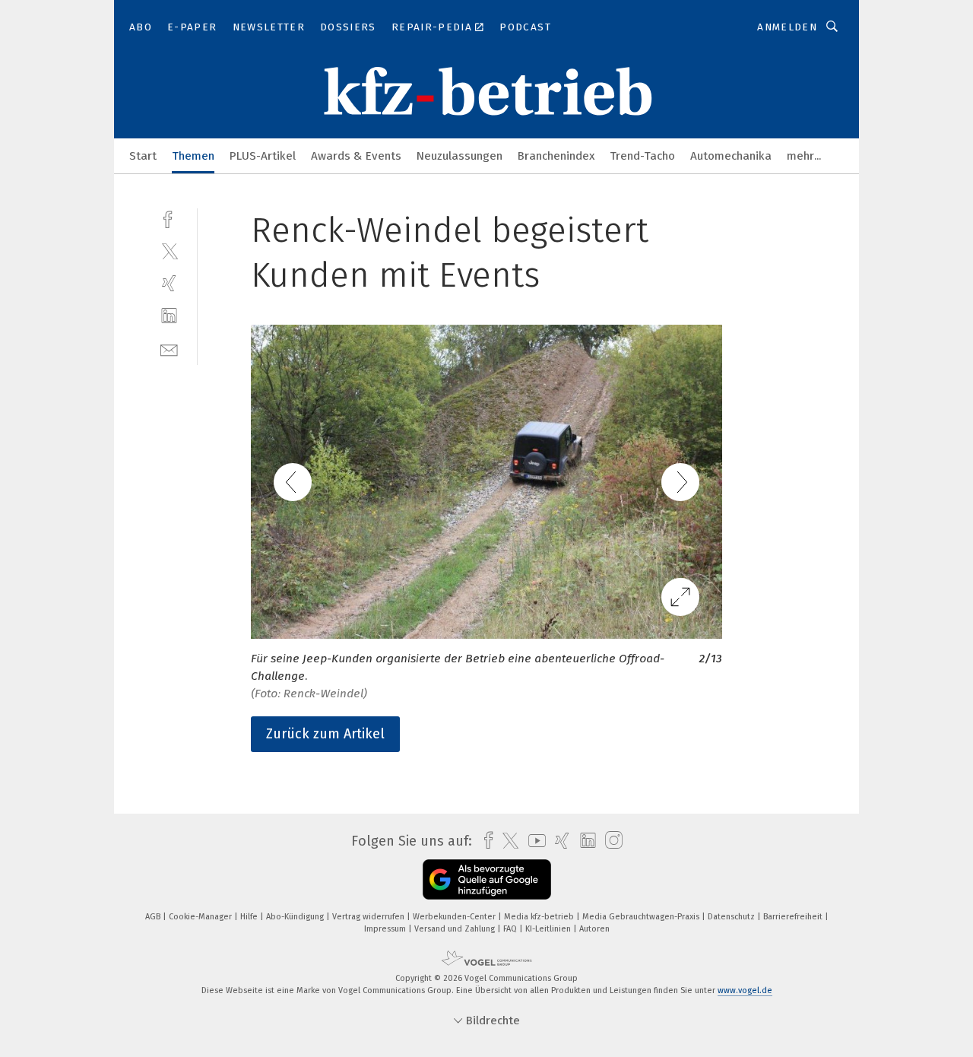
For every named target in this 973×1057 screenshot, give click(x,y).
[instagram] (610, 840)
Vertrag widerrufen (369, 917)
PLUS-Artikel (263, 156)
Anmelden (787, 27)
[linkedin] (169, 315)
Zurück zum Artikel (325, 733)
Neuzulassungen (459, 156)
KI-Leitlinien (549, 929)
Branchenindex (556, 156)
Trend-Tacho (642, 156)
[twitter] (169, 250)
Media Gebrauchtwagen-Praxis (642, 917)
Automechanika (731, 156)
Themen (193, 156)
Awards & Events (356, 156)
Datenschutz (732, 917)
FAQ (511, 929)
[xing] (169, 283)
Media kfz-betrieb (540, 917)
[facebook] (169, 217)
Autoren (594, 929)
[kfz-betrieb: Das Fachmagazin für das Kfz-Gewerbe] (143, 154)
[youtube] (533, 840)
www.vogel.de (745, 990)
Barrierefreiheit (794, 917)
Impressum (386, 929)
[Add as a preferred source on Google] (487, 879)
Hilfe (250, 917)
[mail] (169, 348)
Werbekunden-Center (455, 917)
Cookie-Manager (201, 917)
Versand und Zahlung (455, 929)
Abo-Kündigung (296, 917)
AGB (154, 917)
